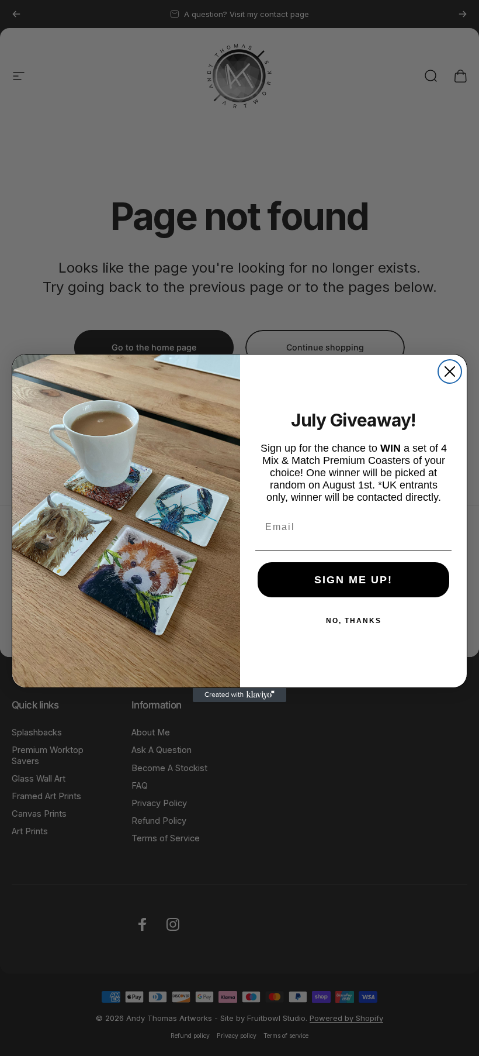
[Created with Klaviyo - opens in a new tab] (239, 695)
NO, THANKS (353, 621)
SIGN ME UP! (353, 580)
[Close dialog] (449, 371)
